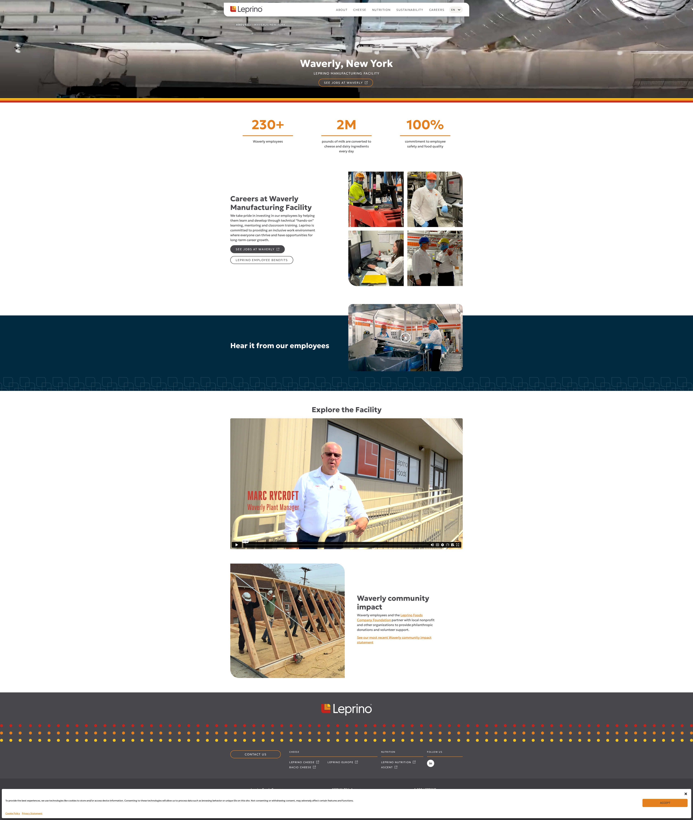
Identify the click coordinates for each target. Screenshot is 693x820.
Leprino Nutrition (396, 762)
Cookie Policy (12, 813)
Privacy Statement (32, 813)
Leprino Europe (341, 762)
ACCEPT (665, 803)
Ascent (387, 767)
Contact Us (256, 754)
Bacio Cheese (300, 767)
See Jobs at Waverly (344, 82)
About (241, 24)
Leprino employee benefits (262, 260)
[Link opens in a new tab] (430, 763)
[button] (686, 793)
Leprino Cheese (302, 762)
